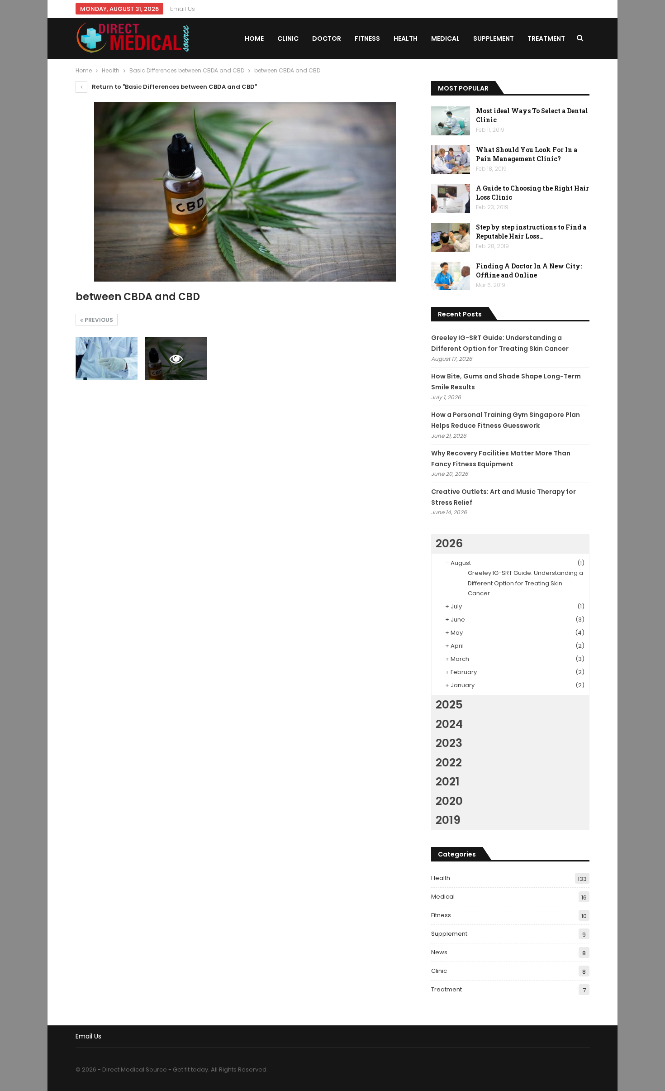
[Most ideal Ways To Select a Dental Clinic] (450, 120)
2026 (449, 543)
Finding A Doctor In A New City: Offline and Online (529, 270)
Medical (445, 38)
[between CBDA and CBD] (107, 359)
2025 (449, 705)
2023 (449, 743)
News (439, 952)
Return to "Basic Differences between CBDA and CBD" (173, 86)
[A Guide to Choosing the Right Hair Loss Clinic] (450, 198)
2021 (448, 782)
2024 (449, 724)
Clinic (288, 38)
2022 (449, 762)
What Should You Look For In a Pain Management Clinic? (526, 154)
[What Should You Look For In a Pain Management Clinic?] (450, 159)
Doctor (326, 38)
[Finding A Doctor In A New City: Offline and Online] (450, 276)
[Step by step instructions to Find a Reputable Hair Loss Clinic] (450, 237)
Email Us (182, 9)
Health (406, 38)
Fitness (367, 38)
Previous (98, 320)
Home (254, 38)
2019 (448, 820)
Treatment (546, 38)
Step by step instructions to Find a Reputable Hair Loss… (531, 231)
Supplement (493, 38)
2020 (449, 801)
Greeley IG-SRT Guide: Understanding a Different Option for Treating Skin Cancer (525, 583)
